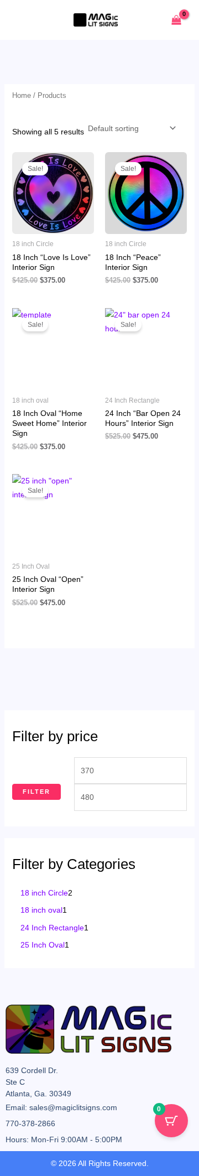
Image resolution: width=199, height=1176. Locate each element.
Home (21, 95)
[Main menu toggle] (24, 20)
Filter (36, 791)
